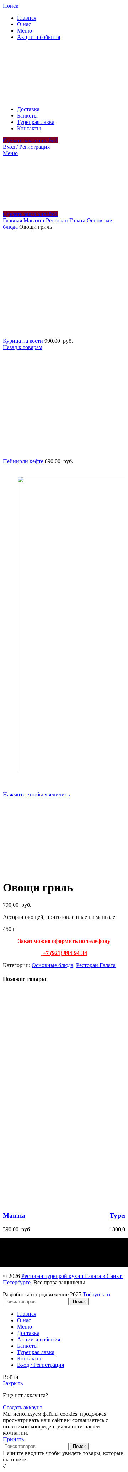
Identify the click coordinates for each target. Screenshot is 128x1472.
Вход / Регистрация (40, 1365)
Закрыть (13, 1383)
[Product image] (56, 1202)
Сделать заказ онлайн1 (30, 140)
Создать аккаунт (22, 1407)
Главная (13, 220)
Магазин (34, 220)
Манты (14, 1215)
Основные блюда (52, 965)
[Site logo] (56, 97)
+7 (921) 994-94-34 (65, 953)
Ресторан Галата (66, 220)
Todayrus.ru (96, 1294)
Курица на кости (23, 341)
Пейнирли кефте (24, 461)
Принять (13, 1439)
